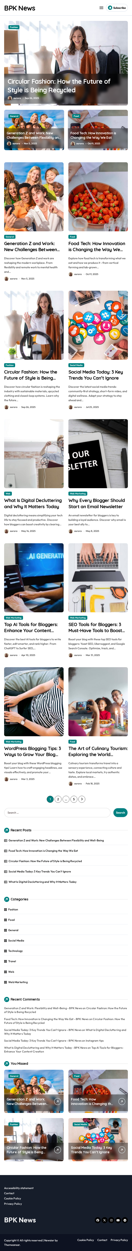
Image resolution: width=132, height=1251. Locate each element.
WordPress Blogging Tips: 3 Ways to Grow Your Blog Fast (32, 754)
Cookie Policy (12, 1198)
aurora (17, 98)
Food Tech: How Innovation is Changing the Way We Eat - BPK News (46, 1019)
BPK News (19, 8)
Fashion (10, 365)
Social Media (16, 27)
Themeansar (12, 1245)
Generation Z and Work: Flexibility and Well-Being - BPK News (43, 1008)
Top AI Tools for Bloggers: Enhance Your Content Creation (31, 630)
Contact (9, 1193)
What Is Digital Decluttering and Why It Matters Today (42, 881)
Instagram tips (95, 1040)
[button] (124, 65)
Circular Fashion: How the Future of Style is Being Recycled (30, 378)
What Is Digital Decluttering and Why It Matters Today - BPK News (45, 1047)
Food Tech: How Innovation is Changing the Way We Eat (93, 135)
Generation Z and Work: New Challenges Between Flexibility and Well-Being (34, 137)
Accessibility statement (19, 1188)
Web (8, 493)
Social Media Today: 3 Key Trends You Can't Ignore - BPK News (42, 1030)
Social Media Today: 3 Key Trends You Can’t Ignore (95, 375)
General (14, 116)
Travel (12, 961)
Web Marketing (78, 493)
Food (76, 116)
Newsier (49, 1240)
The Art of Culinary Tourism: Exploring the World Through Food (98, 754)
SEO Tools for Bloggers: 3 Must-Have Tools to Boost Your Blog (95, 630)
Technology (15, 951)
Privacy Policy (13, 1203)
